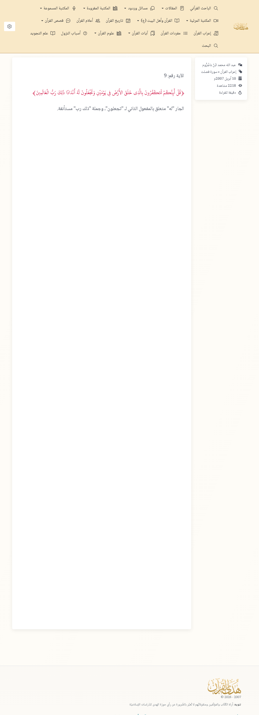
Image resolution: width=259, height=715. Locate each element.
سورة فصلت (209, 72)
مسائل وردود (138, 8)
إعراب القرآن (202, 33)
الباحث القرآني (201, 8)
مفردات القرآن (171, 33)
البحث (207, 45)
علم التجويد (39, 33)
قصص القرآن (54, 20)
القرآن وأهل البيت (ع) (157, 20)
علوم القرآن (106, 33)
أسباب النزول (71, 33)
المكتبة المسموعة (57, 8)
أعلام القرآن (85, 20)
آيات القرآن (140, 33)
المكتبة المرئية (201, 20)
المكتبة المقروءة (99, 8)
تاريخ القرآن (115, 20)
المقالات (171, 8)
